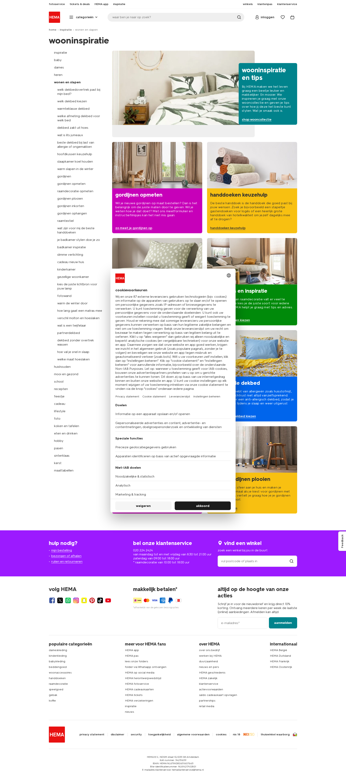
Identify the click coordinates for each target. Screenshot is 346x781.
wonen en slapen (67, 82)
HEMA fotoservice (137, 684)
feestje (59, 396)
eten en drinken (65, 433)
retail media (206, 706)
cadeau (59, 404)
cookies (221, 734)
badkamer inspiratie (71, 247)
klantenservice (208, 684)
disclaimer (117, 734)
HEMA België (278, 650)
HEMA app (132, 650)
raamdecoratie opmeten (75, 191)
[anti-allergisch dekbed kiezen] (252, 375)
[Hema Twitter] (60, 600)
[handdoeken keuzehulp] (252, 187)
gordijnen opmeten (71, 184)
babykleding (57, 661)
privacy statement (91, 734)
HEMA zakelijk (208, 678)
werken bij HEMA (210, 655)
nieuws (129, 712)
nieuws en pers (209, 667)
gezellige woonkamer (73, 277)
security (136, 734)
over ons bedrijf (209, 650)
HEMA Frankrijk (279, 661)
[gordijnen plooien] (252, 470)
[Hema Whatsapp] (68, 600)
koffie (52, 700)
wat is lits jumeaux (70, 135)
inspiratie (66, 29)
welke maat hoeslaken (73, 359)
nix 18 (236, 734)
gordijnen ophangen (72, 213)
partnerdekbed (68, 333)
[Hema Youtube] (108, 600)
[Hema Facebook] (52, 600)
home (52, 29)
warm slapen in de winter (75, 169)
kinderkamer (66, 269)
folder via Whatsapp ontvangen (145, 667)
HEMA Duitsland (280, 655)
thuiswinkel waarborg (275, 734)
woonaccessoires (60, 672)
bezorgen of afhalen (66, 556)
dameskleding (58, 650)
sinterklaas (61, 455)
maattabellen (63, 470)
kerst (57, 463)
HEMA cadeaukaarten (139, 689)
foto (57, 418)
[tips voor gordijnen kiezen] (252, 281)
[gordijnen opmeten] (157, 187)
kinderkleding (58, 655)
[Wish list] (283, 17)
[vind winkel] (291, 561)
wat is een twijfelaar (71, 325)
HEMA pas (131, 655)
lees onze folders (136, 661)
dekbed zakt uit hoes (72, 128)
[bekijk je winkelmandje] (292, 17)
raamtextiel (65, 221)
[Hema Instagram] (76, 600)
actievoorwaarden (211, 689)
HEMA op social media (139, 672)
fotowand (64, 296)
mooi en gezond (66, 374)
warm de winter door (72, 303)
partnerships (207, 700)
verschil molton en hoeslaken (78, 318)
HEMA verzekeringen (139, 700)
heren (58, 75)
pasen (58, 448)
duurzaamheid (208, 661)
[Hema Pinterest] (92, 600)
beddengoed (58, 667)
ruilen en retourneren (66, 561)
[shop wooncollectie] (204, 94)
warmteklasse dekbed (73, 109)
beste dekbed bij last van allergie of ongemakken (75, 145)
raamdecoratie (58, 684)
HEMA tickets (133, 695)
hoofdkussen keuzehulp (74, 154)
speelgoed (56, 689)
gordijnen (64, 176)
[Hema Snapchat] (84, 600)
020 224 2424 (143, 550)
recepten (61, 389)
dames (59, 67)
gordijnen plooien (70, 198)
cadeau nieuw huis (70, 262)
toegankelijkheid (159, 734)
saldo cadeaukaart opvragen (218, 695)
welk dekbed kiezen (72, 101)
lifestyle (59, 411)
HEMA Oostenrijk (281, 667)
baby (58, 60)
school (58, 381)
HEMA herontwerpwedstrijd (143, 678)
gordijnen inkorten (70, 206)
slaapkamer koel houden (75, 161)
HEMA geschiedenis (212, 672)
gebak (53, 695)
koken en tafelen (66, 426)
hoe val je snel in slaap (73, 352)
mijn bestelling (61, 550)
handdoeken (57, 678)
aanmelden (283, 623)
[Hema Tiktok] (100, 600)
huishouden (62, 367)
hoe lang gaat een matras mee (79, 311)
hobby (58, 441)
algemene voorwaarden (193, 734)
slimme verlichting (70, 254)
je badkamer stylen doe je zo (78, 240)
